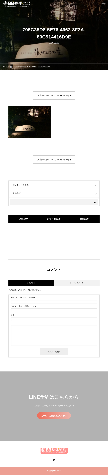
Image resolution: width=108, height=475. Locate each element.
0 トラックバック (76, 283)
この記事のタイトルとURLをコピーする (54, 95)
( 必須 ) (23, 297)
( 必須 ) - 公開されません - (24, 306)
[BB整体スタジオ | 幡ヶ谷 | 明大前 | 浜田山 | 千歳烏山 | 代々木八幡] (17, 4)
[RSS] (54, 459)
